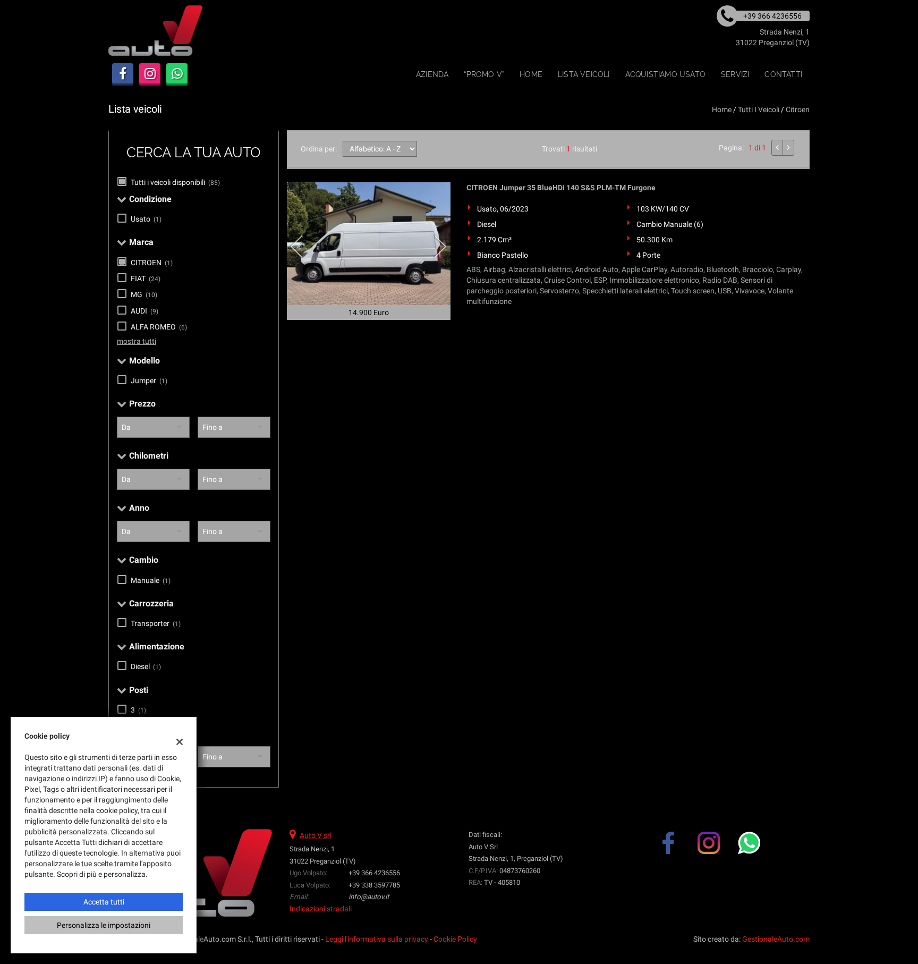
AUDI (144, 311)
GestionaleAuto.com (776, 939)
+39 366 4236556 (374, 873)
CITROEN (152, 262)
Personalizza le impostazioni (103, 925)
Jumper (149, 380)
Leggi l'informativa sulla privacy (376, 939)
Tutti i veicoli (758, 109)
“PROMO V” (484, 74)
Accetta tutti (103, 902)
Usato (146, 219)
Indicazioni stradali (321, 908)
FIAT (145, 278)
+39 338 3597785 (374, 885)
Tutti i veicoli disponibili (175, 182)
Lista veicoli (584, 74)
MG (144, 294)
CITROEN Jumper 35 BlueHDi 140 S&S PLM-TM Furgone (561, 187)
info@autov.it (368, 897)
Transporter (156, 623)
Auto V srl (316, 835)
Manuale (151, 580)
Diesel (146, 666)
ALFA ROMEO (159, 327)
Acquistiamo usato (665, 74)
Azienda (432, 74)
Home (531, 74)
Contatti (783, 74)
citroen (798, 109)
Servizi (735, 74)
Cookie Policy (455, 939)
